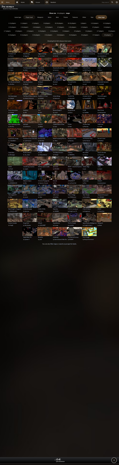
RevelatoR (71, 70)
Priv (55, 183)
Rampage (12, 154)
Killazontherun (43, 154)
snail (85, 84)
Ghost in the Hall (102, 152)
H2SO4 (10, 166)
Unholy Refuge (56, 96)
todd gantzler (102, 112)
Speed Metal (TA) (27, 237)
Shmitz (56, 56)
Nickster (56, 154)
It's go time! (26, 223)
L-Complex (11, 68)
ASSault (40, 223)
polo (41, 239)
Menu (7, 2)
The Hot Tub (71, 96)
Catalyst (12, 98)
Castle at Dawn (86, 68)
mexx (55, 84)
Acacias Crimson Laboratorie (30, 138)
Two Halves (41, 68)
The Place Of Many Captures (30, 96)
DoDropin (25, 124)
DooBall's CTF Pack (43, 96)
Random (53, 2)
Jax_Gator (27, 154)
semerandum (102, 183)
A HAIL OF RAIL (41, 209)
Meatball (101, 140)
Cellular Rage (86, 166)
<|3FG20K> (101, 197)
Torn (39, 110)
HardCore (25, 110)
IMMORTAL (72, 154)
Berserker (40, 237)
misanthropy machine (28, 166)
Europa (56, 225)
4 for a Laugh (86, 237)
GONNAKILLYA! (13, 183)
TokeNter (86, 112)
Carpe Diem (11, 152)
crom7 (56, 112)
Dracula (55, 180)
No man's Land (101, 138)
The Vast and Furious (73, 237)
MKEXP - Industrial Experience (75, 166)
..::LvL (58, 459)
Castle (100, 126)
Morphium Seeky (72, 138)
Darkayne (40, 82)
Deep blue (55, 209)
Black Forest (101, 110)
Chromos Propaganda (43, 180)
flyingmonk (87, 211)
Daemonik (57, 98)
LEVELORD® (42, 225)
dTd (26, 112)
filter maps (53, 244)
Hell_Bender (28, 225)
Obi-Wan (12, 84)
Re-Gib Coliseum (27, 152)
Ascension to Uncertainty (89, 53)
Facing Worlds (71, 110)
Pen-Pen (12, 126)
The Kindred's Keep (87, 138)
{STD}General (72, 197)
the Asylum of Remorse (73, 53)
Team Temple (86, 195)
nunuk (26, 197)
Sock (55, 126)
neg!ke (26, 169)
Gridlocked (55, 237)
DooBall (42, 98)
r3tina (55, 140)
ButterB (71, 239)
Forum (38, 2)
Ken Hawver (87, 140)
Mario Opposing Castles (14, 124)
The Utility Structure (58, 152)
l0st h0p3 (42, 140)
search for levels (67, 244)
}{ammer (27, 211)
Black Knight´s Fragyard (14, 209)
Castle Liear (100, 124)
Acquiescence (56, 223)
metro (99, 68)
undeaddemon (102, 56)
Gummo (56, 70)
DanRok (56, 197)
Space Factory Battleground (90, 223)
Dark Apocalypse (12, 96)
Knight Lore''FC (73, 211)
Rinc (26, 183)
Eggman (27, 56)
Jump (99, 166)
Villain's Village (71, 195)
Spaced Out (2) (42, 195)
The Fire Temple (72, 223)
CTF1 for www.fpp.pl (73, 209)
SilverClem (101, 211)
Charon (12, 56)
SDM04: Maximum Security (59, 53)
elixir (41, 112)
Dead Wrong (26, 53)
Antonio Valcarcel (29, 98)
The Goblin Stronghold (103, 53)
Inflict (26, 70)
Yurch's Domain (87, 82)
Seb (40, 169)
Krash (11, 169)
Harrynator (102, 98)
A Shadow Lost (12, 53)
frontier (70, 124)
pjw (85, 169)
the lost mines (41, 138)
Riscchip (86, 126)
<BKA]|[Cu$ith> (13, 211)
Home (23, 2)
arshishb (71, 225)
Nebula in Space (27, 180)
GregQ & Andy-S (88, 225)
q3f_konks (55, 166)
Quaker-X (27, 239)
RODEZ (99, 209)
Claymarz (101, 154)
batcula (25, 195)
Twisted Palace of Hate (58, 124)
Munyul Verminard (89, 239)
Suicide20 (42, 70)
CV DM (84, 110)
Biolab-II (100, 180)
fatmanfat (71, 98)
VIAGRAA (56, 211)
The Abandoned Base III (14, 82)
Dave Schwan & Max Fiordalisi (61, 239)
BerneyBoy (87, 197)
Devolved (55, 82)
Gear (70, 126)
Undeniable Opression (103, 82)
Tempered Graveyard (103, 195)
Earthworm (27, 126)
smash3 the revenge (13, 138)
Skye (41, 197)
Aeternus (86, 56)
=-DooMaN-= (13, 140)
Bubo (100, 225)
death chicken (72, 56)
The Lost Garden (72, 82)
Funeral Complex (12, 223)
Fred (70, 84)
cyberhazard (28, 140)
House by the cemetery (58, 68)
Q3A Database (60, 461)
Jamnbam (42, 56)
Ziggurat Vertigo (42, 53)
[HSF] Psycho (87, 70)
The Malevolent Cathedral (29, 68)
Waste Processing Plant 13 (59, 138)
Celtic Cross (56, 195)
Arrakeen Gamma (87, 96)
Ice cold (40, 152)
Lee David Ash (72, 183)
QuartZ (26, 84)
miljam (11, 70)
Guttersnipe (86, 180)
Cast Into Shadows (27, 82)
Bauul (100, 70)
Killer (70, 169)
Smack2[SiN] (87, 98)
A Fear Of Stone (87, 209)
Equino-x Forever (44, 183)
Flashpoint (100, 223)
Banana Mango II (57, 110)
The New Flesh (86, 124)
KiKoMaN (56, 169)
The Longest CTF (12, 195)
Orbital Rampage (27, 209)
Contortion (11, 180)
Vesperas (70, 152)
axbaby (41, 211)
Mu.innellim (86, 152)
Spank (100, 169)
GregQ (11, 225)
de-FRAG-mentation (73, 68)
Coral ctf (40, 124)
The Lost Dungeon (102, 96)
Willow (41, 126)
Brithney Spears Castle (43, 166)
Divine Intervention (13, 110)
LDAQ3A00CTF (71, 180)
